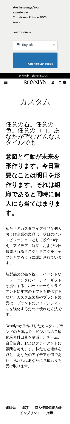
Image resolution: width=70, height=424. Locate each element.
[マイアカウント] (53, 82)
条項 (25, 408)
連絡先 (11, 408)
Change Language (36, 63)
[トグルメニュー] (5, 83)
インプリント (30, 413)
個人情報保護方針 (48, 408)
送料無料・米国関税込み (35, 75)
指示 (49, 413)
